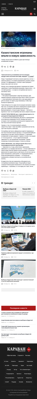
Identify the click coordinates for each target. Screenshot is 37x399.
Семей (7, 382)
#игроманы (14, 174)
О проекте (21, 355)
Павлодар (15, 365)
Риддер (14, 382)
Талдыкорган (10, 373)
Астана (6, 361)
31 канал (30, 76)
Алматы (13, 361)
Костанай (29, 365)
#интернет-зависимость (26, 174)
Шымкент (21, 361)
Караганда (30, 361)
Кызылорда (27, 373)
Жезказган (29, 382)
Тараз (22, 365)
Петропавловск (9, 377)
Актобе (7, 365)
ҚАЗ (34, 1)
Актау (15, 369)
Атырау (9, 369)
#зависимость (5, 174)
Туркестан (20, 377)
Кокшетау (29, 377)
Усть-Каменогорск (25, 369)
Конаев (21, 382)
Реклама (27, 355)
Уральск (19, 373)
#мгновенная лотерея (7, 177)
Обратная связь (11, 355)
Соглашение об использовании (18, 392)
